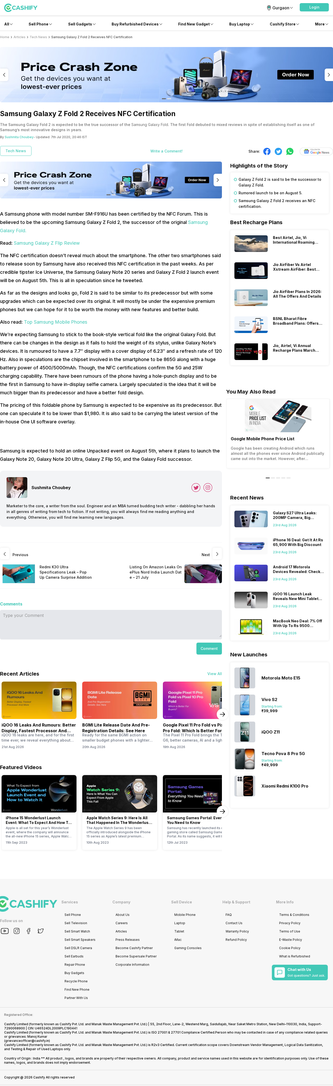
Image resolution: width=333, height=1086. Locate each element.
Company (121, 902)
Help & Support (236, 902)
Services (69, 902)
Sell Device (181, 902)
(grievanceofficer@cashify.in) (27, 1041)
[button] (314, 7)
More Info (285, 902)
